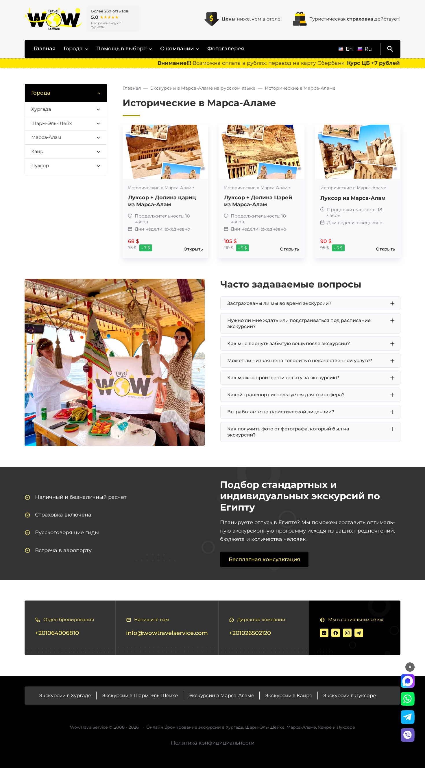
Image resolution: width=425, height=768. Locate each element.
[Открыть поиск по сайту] (389, 49)
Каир (37, 151)
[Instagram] (347, 633)
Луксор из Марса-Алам (353, 198)
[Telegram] (358, 633)
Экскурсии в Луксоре (349, 695)
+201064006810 (57, 632)
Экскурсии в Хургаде (65, 695)
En (349, 49)
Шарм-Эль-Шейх (51, 123)
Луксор (40, 165)
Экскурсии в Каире (288, 695)
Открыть (193, 249)
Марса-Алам (46, 137)
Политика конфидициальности (212, 743)
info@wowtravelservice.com (167, 632)
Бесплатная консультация (264, 559)
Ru (368, 49)
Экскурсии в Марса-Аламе (221, 695)
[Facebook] (335, 633)
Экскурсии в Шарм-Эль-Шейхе (140, 695)
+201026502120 (250, 632)
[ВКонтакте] (324, 633)
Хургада (41, 109)
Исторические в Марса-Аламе (161, 187)
